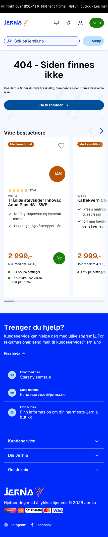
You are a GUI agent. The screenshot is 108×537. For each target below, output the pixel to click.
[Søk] (9, 41)
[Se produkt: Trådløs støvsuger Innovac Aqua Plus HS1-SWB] (36, 217)
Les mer (100, 6)
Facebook (44, 525)
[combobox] (46, 41)
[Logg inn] (80, 23)
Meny (96, 41)
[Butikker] (68, 23)
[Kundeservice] (56, 23)
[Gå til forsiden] (16, 23)
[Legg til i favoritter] (61, 146)
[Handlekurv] (96, 23)
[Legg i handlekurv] (59, 258)
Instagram (18, 525)
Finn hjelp (12, 353)
